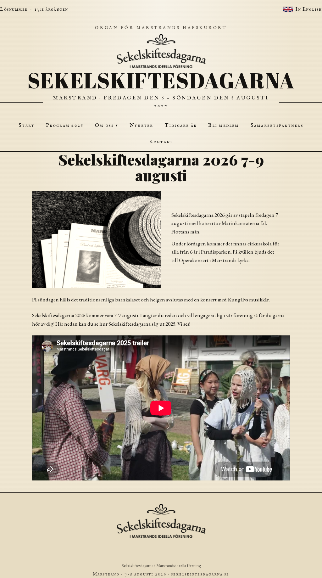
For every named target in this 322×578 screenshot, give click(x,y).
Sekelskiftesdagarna (161, 80)
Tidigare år (181, 125)
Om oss (106, 125)
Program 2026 (64, 125)
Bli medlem (223, 125)
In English (309, 9)
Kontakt (161, 142)
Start (27, 125)
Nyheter (141, 125)
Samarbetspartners (277, 125)
